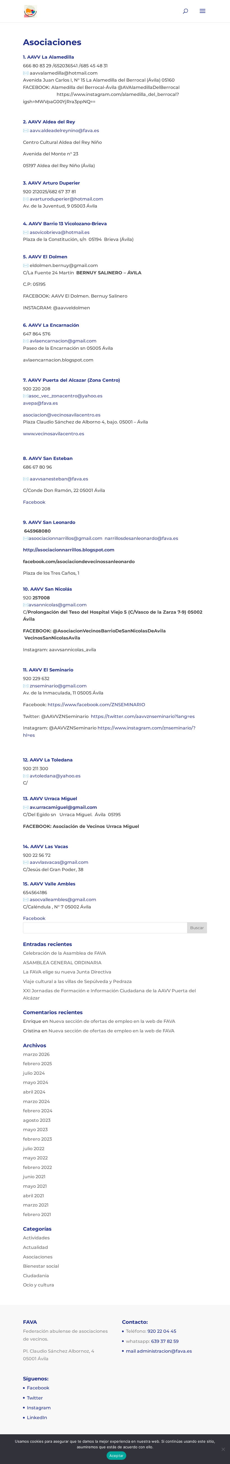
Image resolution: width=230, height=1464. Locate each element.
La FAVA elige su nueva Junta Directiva (67, 972)
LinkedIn (37, 1417)
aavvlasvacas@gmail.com (59, 862)
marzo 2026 (36, 1054)
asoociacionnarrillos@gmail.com (67, 538)
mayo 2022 (35, 1158)
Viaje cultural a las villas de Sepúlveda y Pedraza (77, 981)
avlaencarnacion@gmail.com (63, 341)
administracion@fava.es (164, 1351)
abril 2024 (34, 1092)
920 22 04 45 (162, 1331)
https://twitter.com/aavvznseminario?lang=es (143, 716)
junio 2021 (34, 1176)
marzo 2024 (36, 1101)
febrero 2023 (37, 1139)
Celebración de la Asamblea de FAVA (64, 953)
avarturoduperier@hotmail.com (66, 199)
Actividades (36, 1237)
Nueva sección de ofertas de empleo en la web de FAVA (112, 1021)
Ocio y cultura (38, 1285)
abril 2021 (33, 1195)
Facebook (34, 502)
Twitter (35, 1398)
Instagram (39, 1407)
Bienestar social (41, 1266)
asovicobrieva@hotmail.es (59, 232)
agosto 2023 (36, 1120)
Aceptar (116, 1455)
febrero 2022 (37, 1167)
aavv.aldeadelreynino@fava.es (64, 130)
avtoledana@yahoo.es (55, 776)
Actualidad (35, 1247)
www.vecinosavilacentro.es (53, 433)
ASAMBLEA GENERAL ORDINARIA (62, 962)
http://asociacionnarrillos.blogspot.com (68, 550)
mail (131, 1351)
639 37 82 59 (165, 1341)
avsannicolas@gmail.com (58, 604)
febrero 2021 (37, 1214)
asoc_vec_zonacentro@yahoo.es (65, 396)
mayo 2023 (35, 1129)
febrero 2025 (37, 1063)
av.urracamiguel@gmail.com (63, 807)
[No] (223, 1449)
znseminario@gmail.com (58, 686)
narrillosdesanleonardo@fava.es (141, 538)
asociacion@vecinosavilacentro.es (61, 415)
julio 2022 (33, 1148)
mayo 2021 (35, 1186)
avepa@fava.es (40, 403)
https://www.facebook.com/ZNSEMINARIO (96, 704)
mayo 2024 (35, 1082)
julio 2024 (34, 1073)
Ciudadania (36, 1275)
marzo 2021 (36, 1205)
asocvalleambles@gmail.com (63, 899)
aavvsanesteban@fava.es (59, 479)
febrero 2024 (37, 1110)
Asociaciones (37, 1257)
